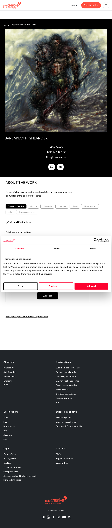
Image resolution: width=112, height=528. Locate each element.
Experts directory (64, 398)
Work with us (62, 463)
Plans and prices (63, 417)
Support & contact (64, 458)
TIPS (6, 385)
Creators (8, 381)
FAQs (58, 454)
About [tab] (92, 248)
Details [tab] (56, 248)
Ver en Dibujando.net (21, 222)
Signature (8, 435)
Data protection (11, 471)
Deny (20, 286)
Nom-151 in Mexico (12, 480)
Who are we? (9, 367)
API (58, 402)
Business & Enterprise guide (69, 426)
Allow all (91, 286)
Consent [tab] (19, 248)
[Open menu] (106, 5)
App (5, 430)
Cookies (7, 463)
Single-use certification (66, 422)
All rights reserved (56, 157)
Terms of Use (10, 454)
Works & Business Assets (68, 367)
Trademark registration (66, 372)
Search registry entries (66, 385)
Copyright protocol (12, 467)
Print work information (18, 231)
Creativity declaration (66, 376)
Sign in (74, 5)
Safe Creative (10, 372)
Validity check (62, 389)
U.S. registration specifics (67, 381)
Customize (54, 286)
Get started (90, 5)
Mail (5, 422)
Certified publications (66, 394)
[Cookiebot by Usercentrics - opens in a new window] (96, 240)
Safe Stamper (10, 376)
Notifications (9, 426)
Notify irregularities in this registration (27, 316)
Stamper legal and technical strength (20, 476)
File (5, 439)
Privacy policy (10, 458)
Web (6, 417)
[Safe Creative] (12, 5)
